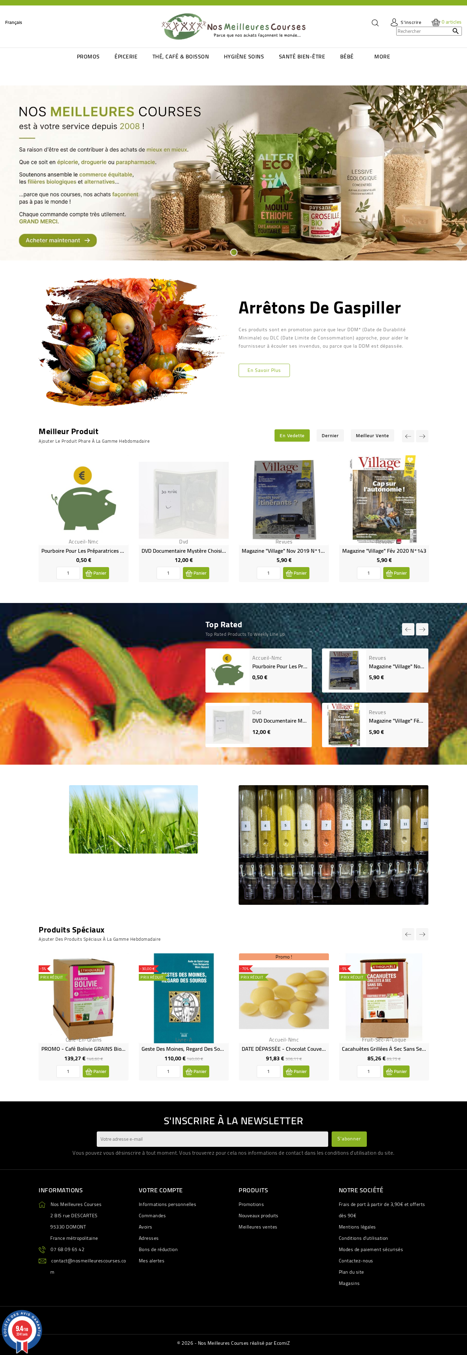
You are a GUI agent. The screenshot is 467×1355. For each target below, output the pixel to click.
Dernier (330, 435)
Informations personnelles (168, 1204)
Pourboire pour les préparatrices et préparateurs (99, 551)
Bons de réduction (158, 1249)
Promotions (251, 1204)
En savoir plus (264, 370)
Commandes (152, 1215)
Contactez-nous (356, 1260)
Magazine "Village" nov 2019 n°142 (284, 551)
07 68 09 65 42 (67, 1249)
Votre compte (161, 1190)
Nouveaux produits (259, 1215)
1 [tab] (233, 252)
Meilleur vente (372, 435)
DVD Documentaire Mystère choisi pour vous (194, 551)
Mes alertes (152, 1260)
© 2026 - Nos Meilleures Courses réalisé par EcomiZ (233, 1343)
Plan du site (351, 1271)
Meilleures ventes (258, 1226)
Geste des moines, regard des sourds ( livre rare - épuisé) (211, 1049)
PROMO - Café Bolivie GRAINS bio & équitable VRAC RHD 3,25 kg (118, 1049)
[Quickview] (118, 480)
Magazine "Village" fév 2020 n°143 (384, 551)
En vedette (292, 435)
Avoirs (145, 1226)
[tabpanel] (233, 172)
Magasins (349, 1283)
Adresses (149, 1238)
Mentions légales (357, 1226)
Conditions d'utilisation (363, 1238)
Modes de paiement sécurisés (371, 1249)
